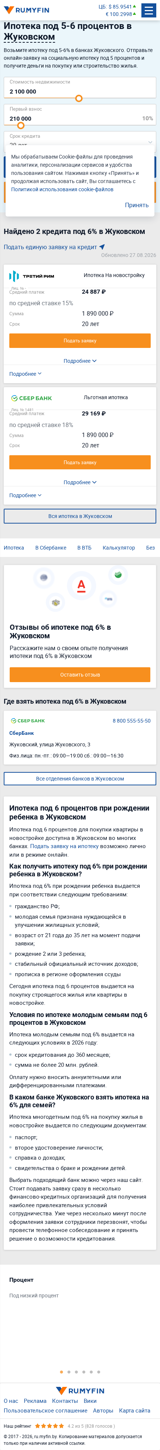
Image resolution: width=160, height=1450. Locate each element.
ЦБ (102, 6)
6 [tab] (98, 1371)
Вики (90, 1400)
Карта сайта (134, 1410)
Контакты (65, 1400)
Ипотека (14, 547)
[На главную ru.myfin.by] (80, 1391)
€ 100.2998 (119, 13)
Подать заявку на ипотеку (64, 846)
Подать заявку (80, 340)
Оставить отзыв (80, 674)
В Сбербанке (50, 547)
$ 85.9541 (120, 6)
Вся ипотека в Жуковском (80, 515)
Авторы (103, 1410)
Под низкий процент (34, 1295)
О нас (11, 1400)
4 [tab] (83, 1371)
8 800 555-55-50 (132, 720)
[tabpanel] (76, 1289)
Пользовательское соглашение (45, 1410)
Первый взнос (26, 108)
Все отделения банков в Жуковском (80, 778)
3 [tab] (76, 1371)
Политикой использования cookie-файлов (62, 189)
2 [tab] (69, 1371)
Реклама (35, 1400)
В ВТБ (84, 547)
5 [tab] (91, 1371)
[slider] (79, 98)
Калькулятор (119, 547)
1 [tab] (61, 1371)
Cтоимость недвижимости (40, 81)
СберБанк (21, 733)
